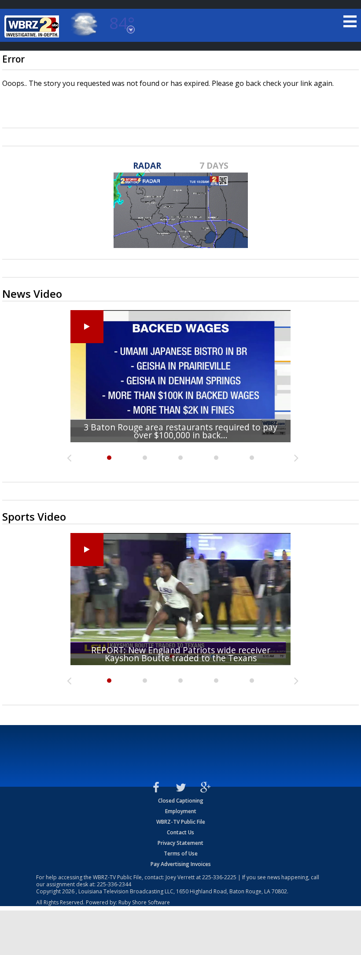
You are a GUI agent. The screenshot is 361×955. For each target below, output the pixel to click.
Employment (180, 811)
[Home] (33, 26)
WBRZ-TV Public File (180, 821)
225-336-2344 (114, 884)
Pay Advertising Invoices (181, 864)
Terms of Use (181, 853)
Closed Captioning (180, 800)
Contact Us (180, 832)
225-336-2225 (219, 877)
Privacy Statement (180, 843)
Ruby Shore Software (144, 902)
